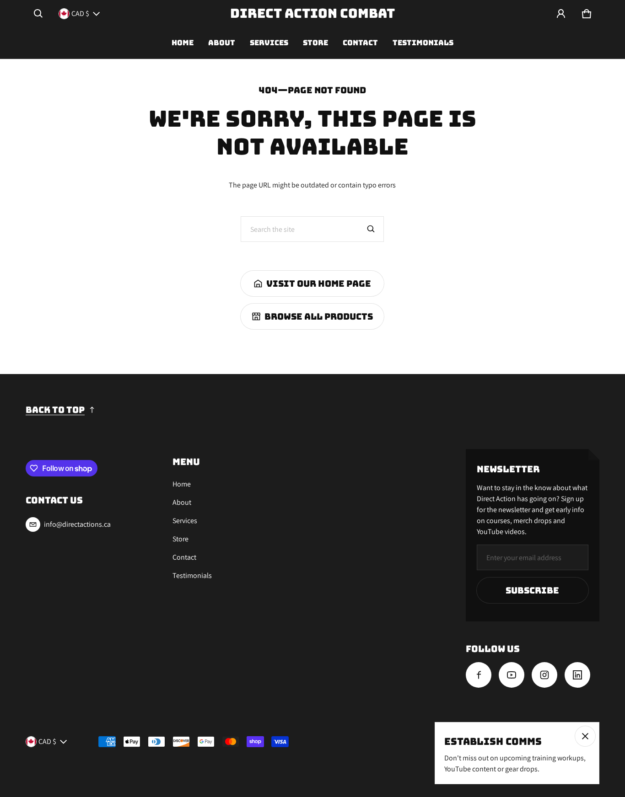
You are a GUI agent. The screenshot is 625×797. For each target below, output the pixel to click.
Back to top (55, 410)
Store (315, 43)
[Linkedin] (577, 675)
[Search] (371, 229)
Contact (360, 43)
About (221, 43)
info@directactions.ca (77, 524)
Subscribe (532, 590)
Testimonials (423, 43)
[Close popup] (585, 736)
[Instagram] (544, 675)
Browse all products (318, 316)
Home (183, 43)
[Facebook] (478, 675)
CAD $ (80, 13)
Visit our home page (318, 283)
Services (269, 43)
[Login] (561, 14)
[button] (38, 14)
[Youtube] (511, 675)
